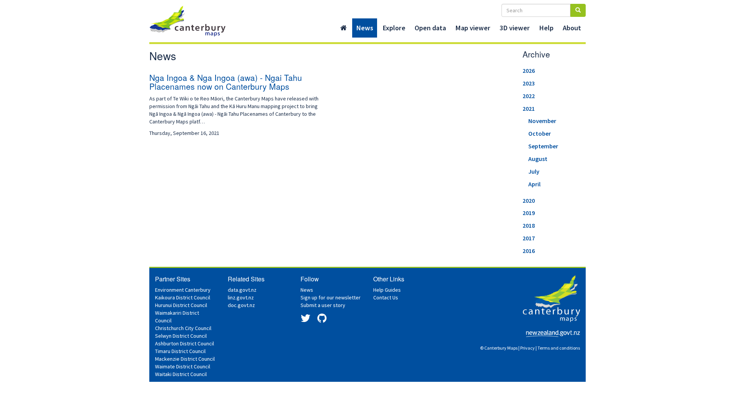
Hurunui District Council (181, 305)
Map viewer (472, 27)
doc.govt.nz (241, 305)
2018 (529, 225)
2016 (529, 251)
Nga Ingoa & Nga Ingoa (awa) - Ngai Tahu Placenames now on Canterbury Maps (225, 82)
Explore (393, 27)
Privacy (527, 348)
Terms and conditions (558, 348)
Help (546, 27)
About (572, 27)
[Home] (343, 28)
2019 (529, 213)
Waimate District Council (182, 366)
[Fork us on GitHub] (322, 320)
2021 (529, 108)
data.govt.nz (242, 289)
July (533, 171)
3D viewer (515, 27)
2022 (529, 96)
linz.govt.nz (241, 297)
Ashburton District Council (184, 343)
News (364, 27)
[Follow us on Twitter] (305, 320)
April (534, 184)
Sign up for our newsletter (331, 297)
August (537, 159)
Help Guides (387, 289)
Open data (430, 27)
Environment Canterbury (183, 289)
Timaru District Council (180, 351)
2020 (529, 200)
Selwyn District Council (181, 335)
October (539, 133)
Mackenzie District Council (185, 358)
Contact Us (385, 297)
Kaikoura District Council (182, 297)
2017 (529, 238)
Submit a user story (323, 305)
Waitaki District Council (181, 374)
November (542, 121)
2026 (529, 70)
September (543, 146)
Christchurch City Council (183, 328)
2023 (529, 83)
